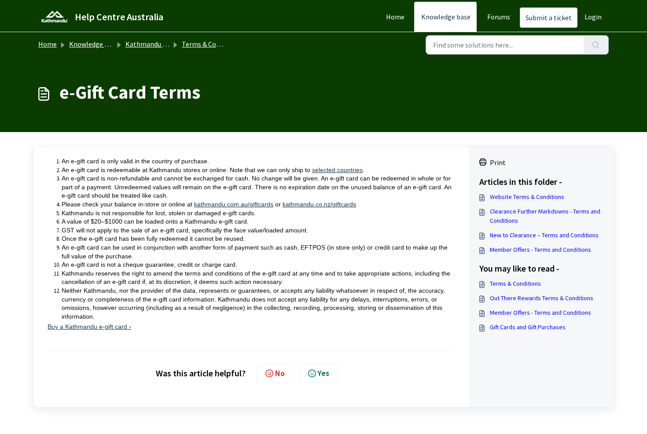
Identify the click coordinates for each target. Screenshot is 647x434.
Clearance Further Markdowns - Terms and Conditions (545, 215)
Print (498, 162)
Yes (323, 373)
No (280, 373)
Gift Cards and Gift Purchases (528, 327)
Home (395, 16)
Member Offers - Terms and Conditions (540, 250)
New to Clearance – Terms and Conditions (544, 235)
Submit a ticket (549, 17)
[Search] (596, 45)
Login (593, 16)
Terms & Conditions (211, 44)
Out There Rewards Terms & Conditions (541, 298)
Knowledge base (446, 16)
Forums (498, 16)
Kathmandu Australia (157, 44)
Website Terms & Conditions (527, 197)
